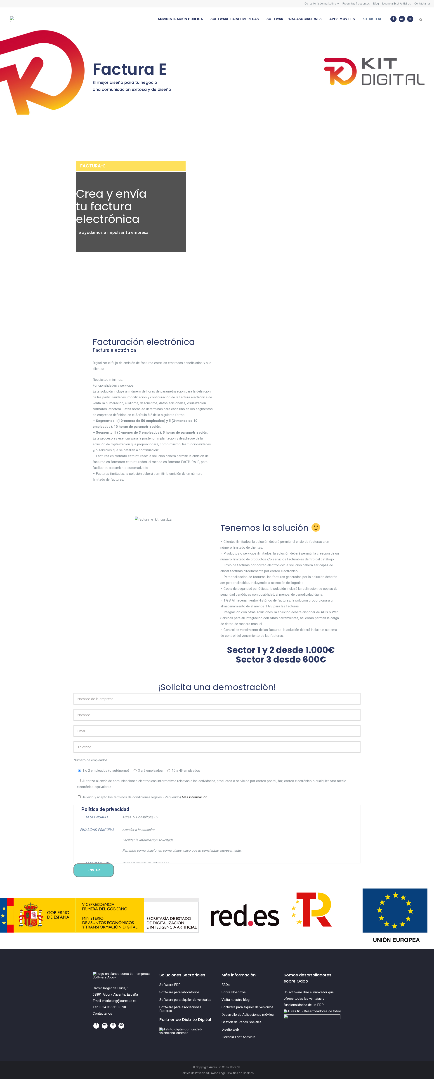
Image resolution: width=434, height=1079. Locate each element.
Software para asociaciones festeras (180, 1009)
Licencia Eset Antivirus (396, 4)
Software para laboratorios (179, 992)
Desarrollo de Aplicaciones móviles (248, 1014)
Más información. (195, 797)
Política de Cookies (241, 1073)
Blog (376, 4)
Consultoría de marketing (320, 4)
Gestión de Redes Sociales (242, 1022)
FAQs (226, 985)
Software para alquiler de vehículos (185, 999)
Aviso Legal (218, 1073)
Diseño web (230, 1029)
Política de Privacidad (195, 1073)
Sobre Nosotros (234, 992)
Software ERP (170, 985)
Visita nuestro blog (236, 999)
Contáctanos (422, 4)
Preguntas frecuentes (356, 4)
